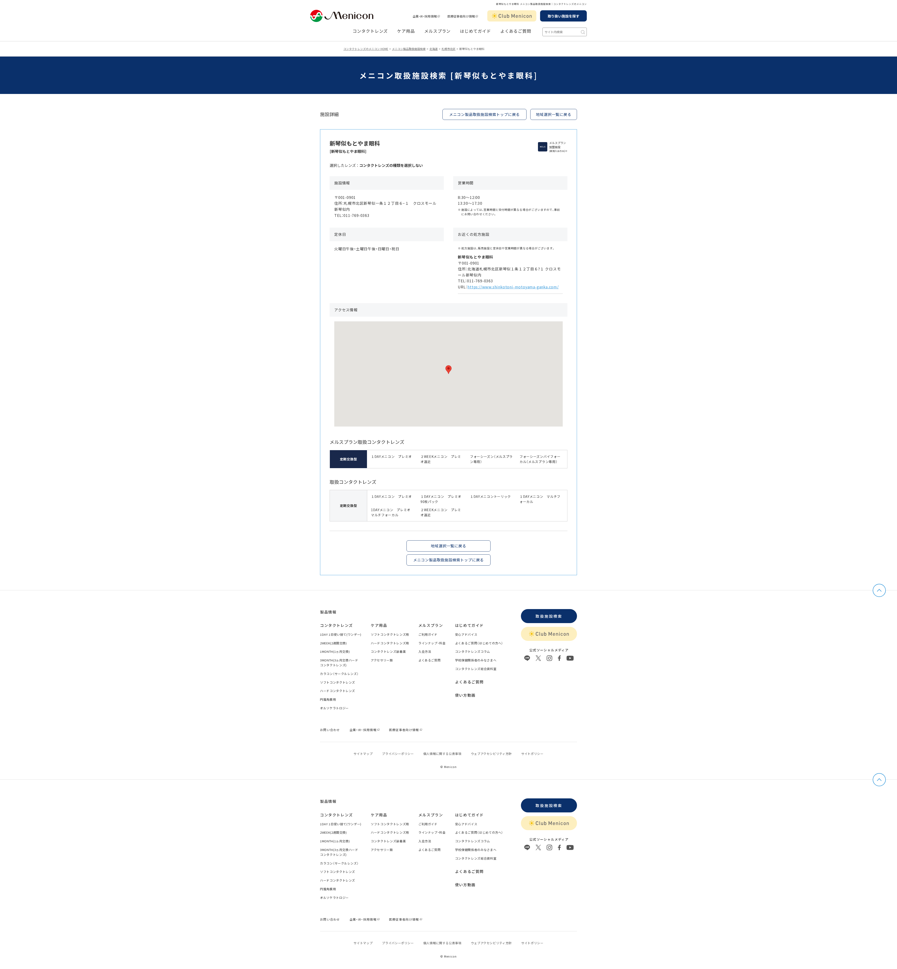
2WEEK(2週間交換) (333, 643)
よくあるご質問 (515, 31)
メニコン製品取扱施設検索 (409, 49)
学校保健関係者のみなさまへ (475, 660)
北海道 (433, 49)
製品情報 (328, 612)
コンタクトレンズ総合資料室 (475, 669)
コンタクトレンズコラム (472, 651)
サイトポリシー (532, 753)
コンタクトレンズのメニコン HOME (365, 49)
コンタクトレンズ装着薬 (388, 651)
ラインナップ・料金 (432, 643)
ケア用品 (406, 31)
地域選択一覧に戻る (553, 114)
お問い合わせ (330, 730)
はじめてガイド (475, 31)
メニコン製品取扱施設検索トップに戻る (484, 114)
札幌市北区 (448, 49)
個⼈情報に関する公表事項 (442, 753)
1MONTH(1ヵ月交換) (335, 651)
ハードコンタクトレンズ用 (390, 643)
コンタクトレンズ (370, 31)
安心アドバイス (466, 634)
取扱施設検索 (548, 616)
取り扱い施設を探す (563, 16)
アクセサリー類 (382, 660)
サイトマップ (363, 753)
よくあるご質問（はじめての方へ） (479, 643)
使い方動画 (465, 695)
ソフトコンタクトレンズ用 (390, 634)
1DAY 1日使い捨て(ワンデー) (340, 634)
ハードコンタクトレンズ (337, 691)
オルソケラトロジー (334, 708)
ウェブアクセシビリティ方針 (491, 753)
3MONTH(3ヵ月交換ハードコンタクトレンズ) (339, 662)
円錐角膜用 (328, 699)
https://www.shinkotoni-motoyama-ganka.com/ (513, 287)
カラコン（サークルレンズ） (339, 673)
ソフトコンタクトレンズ (337, 682)
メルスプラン (437, 31)
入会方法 (424, 651)
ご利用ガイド (428, 634)
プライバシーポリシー (398, 753)
